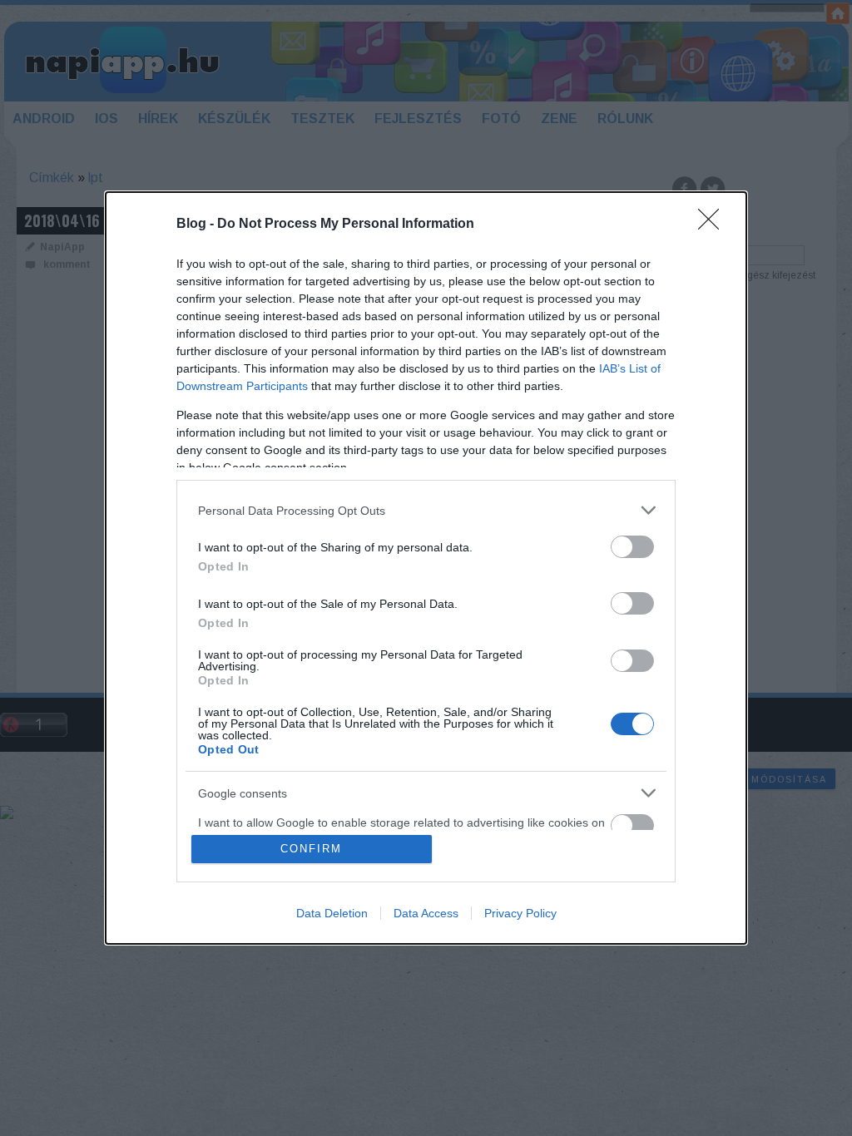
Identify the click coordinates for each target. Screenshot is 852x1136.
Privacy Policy (520, 913)
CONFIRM (311, 848)
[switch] (632, 547)
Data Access (426, 913)
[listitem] (426, 510)
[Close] (714, 224)
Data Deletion (332, 913)
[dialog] (426, 568)
